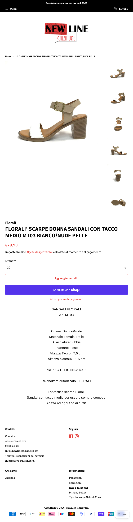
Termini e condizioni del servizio (24, 455)
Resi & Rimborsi (78, 487)
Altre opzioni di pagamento (66, 299)
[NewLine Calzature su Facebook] (71, 436)
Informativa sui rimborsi (20, 460)
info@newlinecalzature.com (21, 450)
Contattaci (11, 436)
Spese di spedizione (39, 252)
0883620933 (12, 446)
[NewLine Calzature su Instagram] (77, 436)
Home (8, 56)
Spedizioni (75, 482)
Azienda (10, 477)
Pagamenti (75, 477)
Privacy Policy (77, 492)
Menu (13, 8)
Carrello (123, 9)
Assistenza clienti (15, 441)
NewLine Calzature (77, 507)
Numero (10, 261)
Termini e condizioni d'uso (85, 497)
